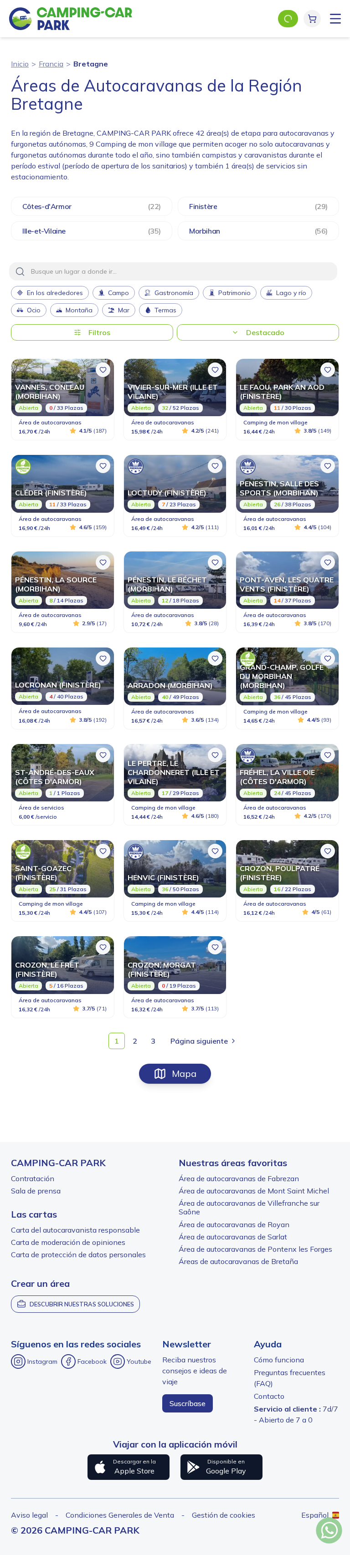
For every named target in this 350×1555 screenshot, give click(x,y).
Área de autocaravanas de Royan (234, 1224)
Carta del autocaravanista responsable (75, 1229)
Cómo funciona (279, 1359)
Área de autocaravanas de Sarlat (233, 1236)
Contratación (32, 1178)
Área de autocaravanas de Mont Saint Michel (254, 1190)
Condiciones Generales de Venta (120, 1514)
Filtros (99, 332)
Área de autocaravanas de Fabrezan (239, 1178)
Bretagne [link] (90, 63)
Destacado (265, 332)
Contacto (269, 1396)
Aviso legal (29, 1514)
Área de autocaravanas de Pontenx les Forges (255, 1249)
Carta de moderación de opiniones (68, 1242)
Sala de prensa (36, 1190)
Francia (51, 63)
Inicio (20, 63)
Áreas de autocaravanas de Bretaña (238, 1261)
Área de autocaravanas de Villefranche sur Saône (249, 1207)
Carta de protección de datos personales (78, 1254)
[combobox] (173, 271)
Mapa (184, 1073)
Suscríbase (188, 1403)
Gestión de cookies (223, 1514)
